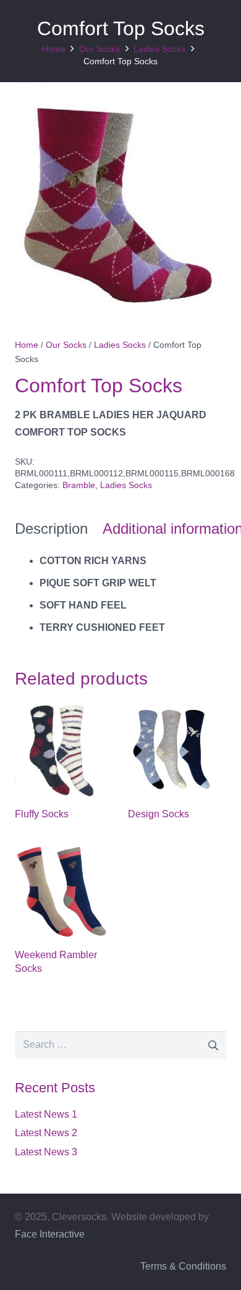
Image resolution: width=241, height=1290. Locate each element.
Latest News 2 (46, 1133)
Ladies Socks (159, 49)
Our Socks (99, 49)
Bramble (78, 485)
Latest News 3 (46, 1152)
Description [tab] (51, 528)
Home (54, 49)
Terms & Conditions (183, 1266)
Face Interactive (50, 1234)
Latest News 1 (46, 1114)
